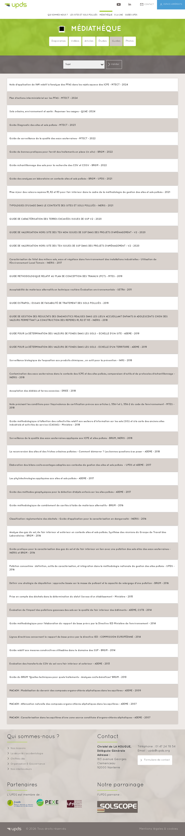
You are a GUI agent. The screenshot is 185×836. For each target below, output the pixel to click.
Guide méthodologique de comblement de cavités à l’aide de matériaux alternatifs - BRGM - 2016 (66, 505)
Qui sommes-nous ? (58, 15)
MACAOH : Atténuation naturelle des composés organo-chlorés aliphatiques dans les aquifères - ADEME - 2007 (73, 704)
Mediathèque (106, 15)
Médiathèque (96, 29)
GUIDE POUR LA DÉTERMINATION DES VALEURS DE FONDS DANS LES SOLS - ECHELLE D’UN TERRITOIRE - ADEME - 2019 (78, 347)
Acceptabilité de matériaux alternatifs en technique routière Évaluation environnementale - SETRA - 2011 (70, 290)
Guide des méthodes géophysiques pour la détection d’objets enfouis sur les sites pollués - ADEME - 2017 (70, 492)
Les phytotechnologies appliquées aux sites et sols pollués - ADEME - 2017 (51, 478)
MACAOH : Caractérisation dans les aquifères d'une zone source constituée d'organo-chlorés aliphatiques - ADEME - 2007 (79, 718)
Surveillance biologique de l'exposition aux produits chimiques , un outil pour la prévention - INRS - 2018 (70, 360)
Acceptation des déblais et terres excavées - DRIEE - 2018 (42, 391)
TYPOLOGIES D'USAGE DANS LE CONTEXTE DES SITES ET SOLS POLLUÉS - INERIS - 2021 (61, 206)
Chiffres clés (18, 759)
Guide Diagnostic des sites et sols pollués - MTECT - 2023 (42, 125)
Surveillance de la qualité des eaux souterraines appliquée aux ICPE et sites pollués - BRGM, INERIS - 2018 (70, 438)
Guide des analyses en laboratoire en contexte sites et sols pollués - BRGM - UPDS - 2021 (60, 179)
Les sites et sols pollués (83, 15)
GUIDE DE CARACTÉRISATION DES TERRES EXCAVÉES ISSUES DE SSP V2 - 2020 (55, 219)
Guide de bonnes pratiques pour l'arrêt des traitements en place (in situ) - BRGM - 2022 (61, 152)
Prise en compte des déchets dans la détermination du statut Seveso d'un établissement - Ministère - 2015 (71, 597)
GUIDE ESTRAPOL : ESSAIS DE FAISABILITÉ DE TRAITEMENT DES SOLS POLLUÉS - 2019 (59, 303)
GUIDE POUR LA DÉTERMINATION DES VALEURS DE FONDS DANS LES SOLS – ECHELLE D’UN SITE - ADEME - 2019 (74, 334)
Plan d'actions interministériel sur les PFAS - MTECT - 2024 (43, 98)
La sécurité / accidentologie (27, 754)
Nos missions (18, 748)
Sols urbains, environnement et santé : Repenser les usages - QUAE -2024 (52, 111)
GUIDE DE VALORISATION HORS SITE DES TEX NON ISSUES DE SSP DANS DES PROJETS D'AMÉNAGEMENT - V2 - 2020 (77, 232)
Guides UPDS (131, 15)
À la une (118, 15)
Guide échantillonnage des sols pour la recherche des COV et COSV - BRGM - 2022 (58, 165)
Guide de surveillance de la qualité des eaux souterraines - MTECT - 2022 (52, 138)
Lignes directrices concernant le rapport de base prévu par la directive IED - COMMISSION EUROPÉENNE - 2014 (75, 637)
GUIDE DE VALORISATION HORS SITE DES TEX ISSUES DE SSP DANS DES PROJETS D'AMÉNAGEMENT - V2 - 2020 (74, 246)
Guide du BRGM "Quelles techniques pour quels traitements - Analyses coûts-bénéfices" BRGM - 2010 (68, 677)
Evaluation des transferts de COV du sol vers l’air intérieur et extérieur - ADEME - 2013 (59, 664)
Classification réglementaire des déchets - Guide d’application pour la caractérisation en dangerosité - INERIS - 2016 (77, 519)
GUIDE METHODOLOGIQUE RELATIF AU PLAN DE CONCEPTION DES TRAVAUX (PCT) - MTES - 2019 (65, 276)
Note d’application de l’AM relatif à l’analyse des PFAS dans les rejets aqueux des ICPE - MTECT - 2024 (68, 85)
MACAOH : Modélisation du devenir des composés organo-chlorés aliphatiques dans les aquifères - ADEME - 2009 (75, 691)
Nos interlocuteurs (21, 769)
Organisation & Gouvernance (28, 764)
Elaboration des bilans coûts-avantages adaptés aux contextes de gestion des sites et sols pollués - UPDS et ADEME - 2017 (80, 465)
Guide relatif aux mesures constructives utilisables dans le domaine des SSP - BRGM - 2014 (62, 650)
